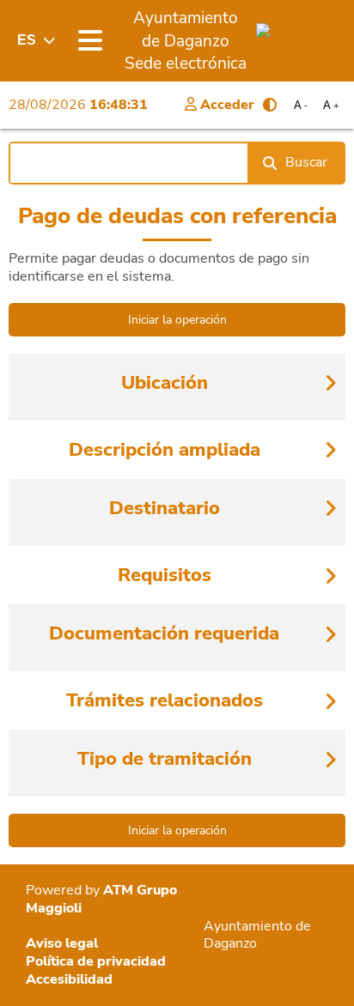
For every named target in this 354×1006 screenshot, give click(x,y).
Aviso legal (62, 943)
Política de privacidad (96, 961)
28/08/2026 (78, 104)
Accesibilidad (69, 979)
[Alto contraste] (270, 105)
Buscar (306, 162)
